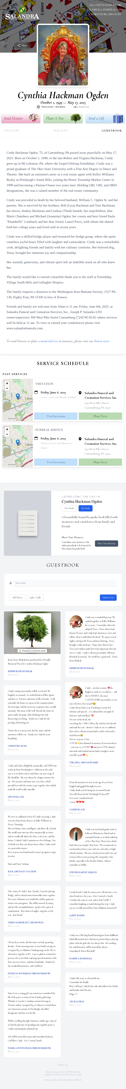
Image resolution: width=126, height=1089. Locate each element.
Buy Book (85, 508)
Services (60, 130)
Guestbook (112, 130)
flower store (101, 341)
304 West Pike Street (97, 403)
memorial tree (49, 341)
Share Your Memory (106, 543)
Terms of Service (70, 1074)
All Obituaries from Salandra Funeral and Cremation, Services (105, 9)
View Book (69, 508)
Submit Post (108, 597)
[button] (18, 396)
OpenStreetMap (66, 1080)
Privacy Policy (55, 1074)
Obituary (11, 130)
